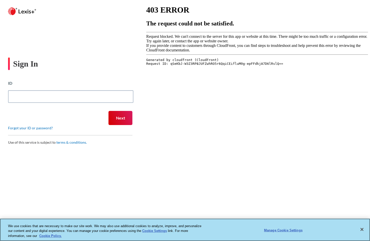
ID (10, 83)
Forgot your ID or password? (30, 128)
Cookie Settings (154, 231)
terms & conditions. (71, 142)
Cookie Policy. (50, 236)
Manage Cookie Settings (283, 230)
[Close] (361, 229)
